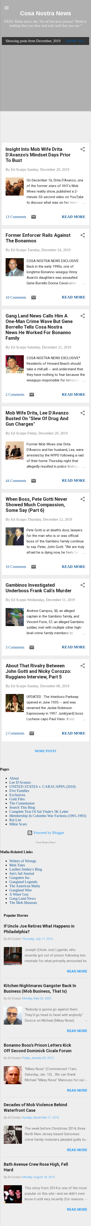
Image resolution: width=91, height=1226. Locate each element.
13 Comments (16, 217)
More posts (45, 751)
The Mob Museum (23, 903)
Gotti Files (17, 799)
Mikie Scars (18, 824)
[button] (82, 150)
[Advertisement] (45, 94)
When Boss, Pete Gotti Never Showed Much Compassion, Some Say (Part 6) (36, 504)
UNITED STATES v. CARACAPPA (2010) (42, 787)
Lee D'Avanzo (20, 782)
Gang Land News (22, 898)
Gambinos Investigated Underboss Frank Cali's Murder (39, 587)
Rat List (15, 820)
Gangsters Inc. (20, 878)
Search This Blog (22, 807)
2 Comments (15, 394)
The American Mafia (24, 886)
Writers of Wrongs (22, 861)
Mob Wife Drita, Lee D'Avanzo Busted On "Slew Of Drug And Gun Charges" (37, 418)
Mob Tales (17, 865)
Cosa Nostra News (45, 13)
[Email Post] (33, 218)
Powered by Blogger (48, 833)
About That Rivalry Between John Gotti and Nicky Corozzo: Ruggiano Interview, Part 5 (38, 671)
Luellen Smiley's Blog (25, 869)
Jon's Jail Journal (21, 873)
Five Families (19, 791)
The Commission (22, 803)
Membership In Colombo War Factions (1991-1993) (47, 816)
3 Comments (15, 647)
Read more (73, 217)
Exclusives (17, 795)
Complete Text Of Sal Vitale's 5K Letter (38, 812)
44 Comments (16, 481)
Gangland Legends (23, 882)
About (14, 778)
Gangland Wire (20, 890)
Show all (75, 41)
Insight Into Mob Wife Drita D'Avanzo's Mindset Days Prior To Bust (38, 154)
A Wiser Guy (19, 894)
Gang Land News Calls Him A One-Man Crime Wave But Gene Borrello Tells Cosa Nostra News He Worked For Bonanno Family (39, 327)
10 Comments (16, 297)
